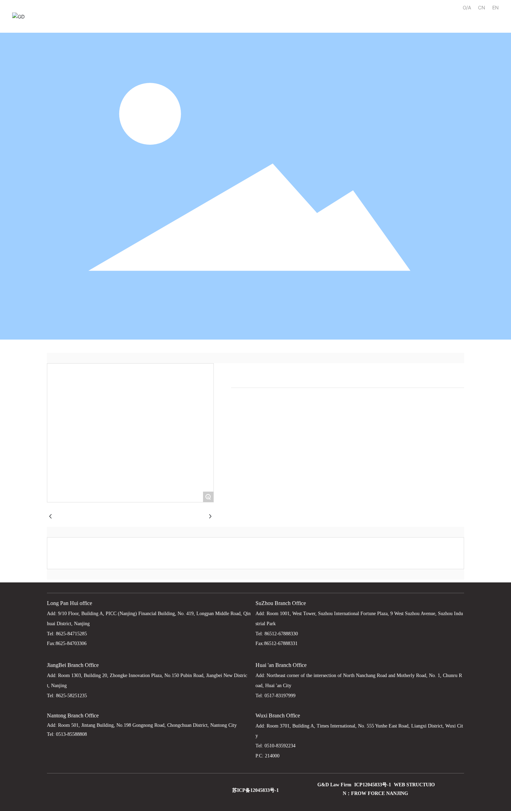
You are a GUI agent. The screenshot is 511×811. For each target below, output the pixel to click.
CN (481, 7)
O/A (467, 7)
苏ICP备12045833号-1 (255, 790)
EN (495, 7)
